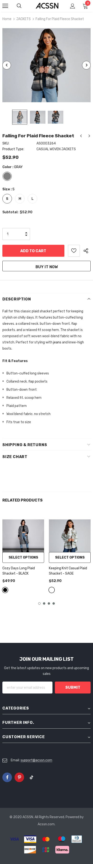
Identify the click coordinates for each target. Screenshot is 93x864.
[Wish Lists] (74, 251)
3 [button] (49, 603)
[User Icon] (72, 6)
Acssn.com (46, 824)
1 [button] (39, 603)
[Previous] (6, 65)
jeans (57, 342)
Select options (23, 557)
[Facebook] (7, 777)
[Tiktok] (31, 777)
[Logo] (47, 5)
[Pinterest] (19, 777)
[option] (46, 65)
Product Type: (13, 149)
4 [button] (53, 603)
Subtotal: (10, 212)
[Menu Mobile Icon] (5, 6)
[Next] (86, 65)
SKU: (5, 143)
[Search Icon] (24, 6)
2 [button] (44, 603)
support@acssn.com (36, 760)
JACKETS (23, 19)
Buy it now (47, 267)
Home (6, 19)
